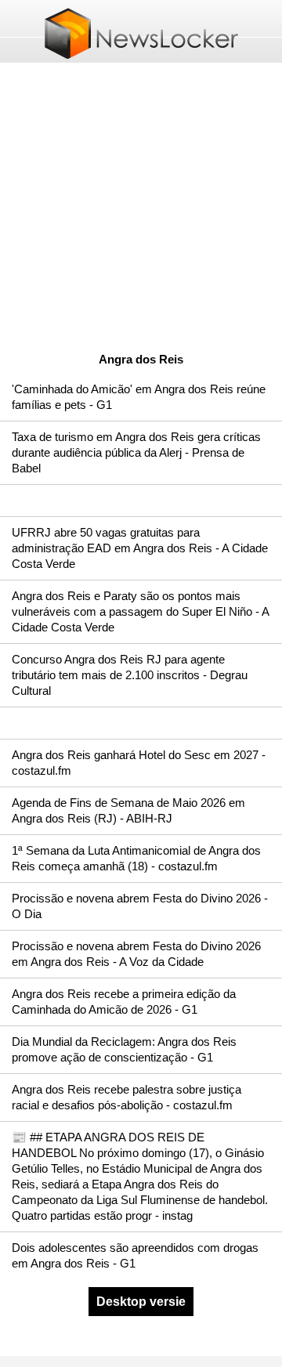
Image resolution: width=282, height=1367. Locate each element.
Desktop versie (141, 1301)
